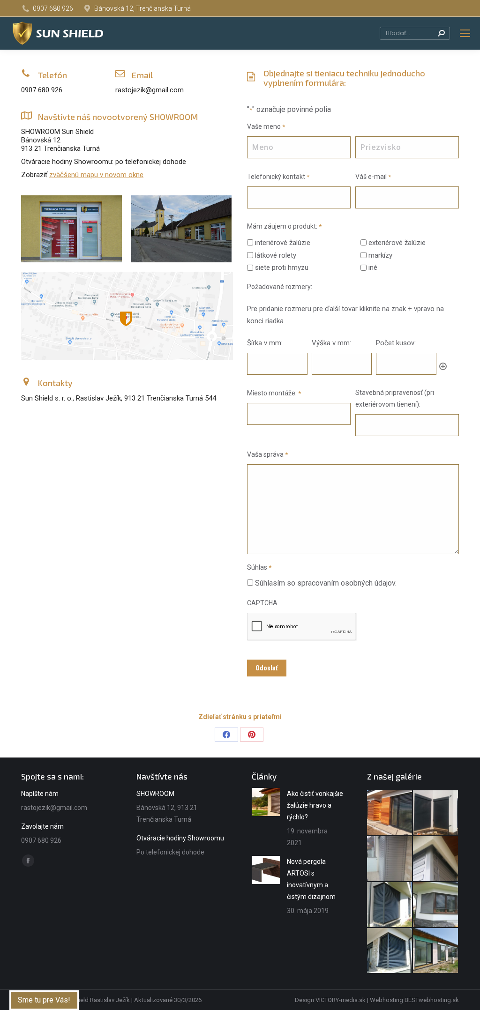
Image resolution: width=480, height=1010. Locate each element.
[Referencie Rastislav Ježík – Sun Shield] (390, 813)
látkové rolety (275, 255)
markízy (380, 255)
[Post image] (266, 802)
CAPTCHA (262, 603)
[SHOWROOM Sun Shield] (71, 228)
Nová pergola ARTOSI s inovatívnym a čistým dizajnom (311, 879)
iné (372, 267)
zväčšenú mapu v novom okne (96, 175)
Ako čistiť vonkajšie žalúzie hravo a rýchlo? (315, 805)
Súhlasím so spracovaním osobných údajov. (326, 583)
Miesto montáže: (274, 393)
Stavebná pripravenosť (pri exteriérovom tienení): (394, 398)
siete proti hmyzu (281, 267)
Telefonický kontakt (278, 176)
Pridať (443, 366)
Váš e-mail (373, 176)
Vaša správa (267, 454)
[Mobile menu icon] (465, 33)
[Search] (441, 33)
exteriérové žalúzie (397, 242)
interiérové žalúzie (282, 242)
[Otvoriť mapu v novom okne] (126, 318)
